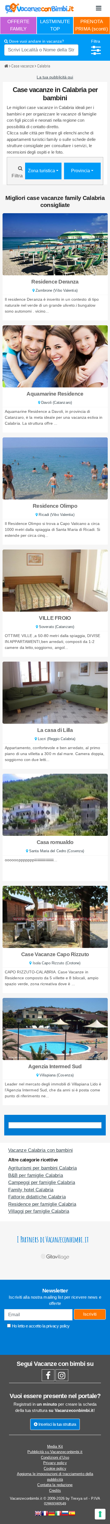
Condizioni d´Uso (55, 1457)
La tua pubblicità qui (55, 77)
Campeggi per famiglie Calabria (41, 1182)
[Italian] (58, 1514)
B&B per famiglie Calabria (35, 1175)
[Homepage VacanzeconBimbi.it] (39, 8)
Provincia (81, 170)
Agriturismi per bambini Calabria (42, 1168)
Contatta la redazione (54, 1485)
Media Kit (55, 1446)
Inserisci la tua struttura (57, 1424)
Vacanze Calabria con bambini (40, 1150)
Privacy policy (55, 1463)
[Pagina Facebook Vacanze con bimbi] (48, 1377)
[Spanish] (72, 1514)
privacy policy (58, 1326)
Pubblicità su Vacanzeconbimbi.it (54, 1452)
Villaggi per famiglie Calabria (38, 1211)
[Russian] (65, 1514)
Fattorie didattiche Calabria (37, 1197)
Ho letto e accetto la (40, 1326)
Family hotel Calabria (30, 1189)
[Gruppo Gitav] (55, 1255)
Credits (55, 1490)
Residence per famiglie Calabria (42, 1204)
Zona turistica (42, 170)
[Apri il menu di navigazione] (98, 8)
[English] (38, 1514)
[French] (44, 1514)
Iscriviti (90, 1314)
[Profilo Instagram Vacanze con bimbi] (62, 1377)
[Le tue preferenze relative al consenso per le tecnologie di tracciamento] (100, 1514)
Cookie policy (55, 1468)
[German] (51, 1514)
